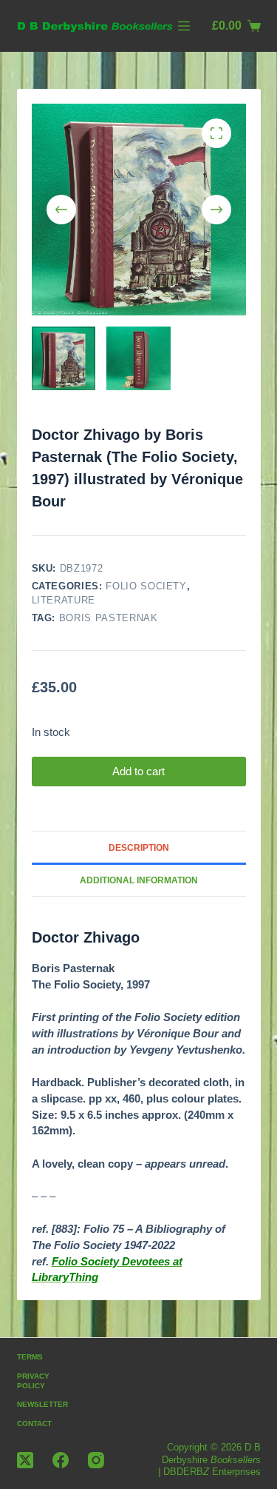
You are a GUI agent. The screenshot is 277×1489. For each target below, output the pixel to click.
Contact (34, 1423)
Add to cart (138, 771)
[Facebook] (60, 1460)
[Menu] (184, 26)
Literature (64, 600)
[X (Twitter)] (25, 1460)
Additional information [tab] (139, 880)
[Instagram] (96, 1460)
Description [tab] (139, 848)
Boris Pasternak (108, 617)
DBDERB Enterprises (212, 1471)
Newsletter (42, 1404)
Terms (30, 1357)
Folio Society (146, 586)
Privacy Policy (33, 1381)
